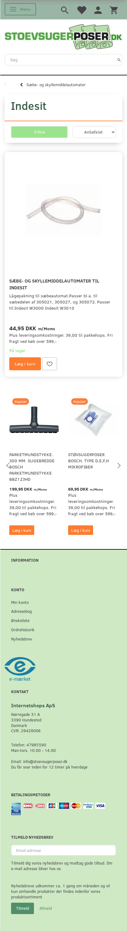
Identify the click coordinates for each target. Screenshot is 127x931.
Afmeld (45, 908)
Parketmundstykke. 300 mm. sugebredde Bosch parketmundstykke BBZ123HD (32, 466)
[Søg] (119, 60)
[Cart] (113, 9)
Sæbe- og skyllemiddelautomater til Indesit (54, 284)
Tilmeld (22, 908)
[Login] (98, 9)
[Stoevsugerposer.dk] (63, 36)
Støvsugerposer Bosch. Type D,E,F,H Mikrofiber (88, 460)
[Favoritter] (81, 9)
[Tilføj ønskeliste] (49, 363)
